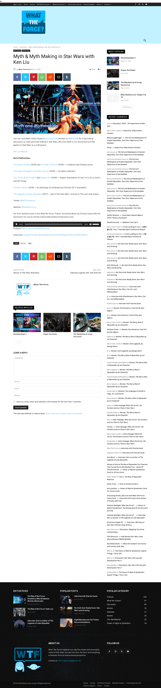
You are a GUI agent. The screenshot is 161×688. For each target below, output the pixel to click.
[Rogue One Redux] (57, 322)
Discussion (23, 47)
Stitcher (72, 235)
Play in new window (30, 228)
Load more (126, 107)
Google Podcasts (30, 235)
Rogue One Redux (50, 334)
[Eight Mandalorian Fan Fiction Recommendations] (66, 623)
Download (45, 228)
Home (15, 47)
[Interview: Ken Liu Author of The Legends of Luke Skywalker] (19, 624)
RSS (79, 235)
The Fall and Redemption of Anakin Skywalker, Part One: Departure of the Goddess (126, 140)
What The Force (24, 69)
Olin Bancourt (112, 536)
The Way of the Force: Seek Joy (40, 609)
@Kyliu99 (74, 138)
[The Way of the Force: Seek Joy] (19, 612)
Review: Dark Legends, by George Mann (126, 351)
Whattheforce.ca (29, 207)
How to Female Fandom (128, 484)
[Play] (16, 224)
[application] (57, 224)
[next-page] (19, 342)
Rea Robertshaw (113, 544)
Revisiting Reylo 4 (19, 334)
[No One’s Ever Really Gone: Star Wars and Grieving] (66, 611)
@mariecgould (50, 138)
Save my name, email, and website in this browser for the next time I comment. (48, 402)
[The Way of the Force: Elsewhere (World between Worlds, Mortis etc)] (19, 599)
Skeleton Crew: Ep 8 (129, 222)
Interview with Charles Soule (129, 303)
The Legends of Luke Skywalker (27, 194)
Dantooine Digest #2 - (115, 522)
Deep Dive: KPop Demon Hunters (127, 147)
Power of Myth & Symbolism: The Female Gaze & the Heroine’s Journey (127, 508)
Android (51, 235)
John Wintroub (112, 265)
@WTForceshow (28, 200)
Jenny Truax (111, 484)
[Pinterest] (33, 77)
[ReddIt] (50, 77)
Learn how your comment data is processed (64, 413)
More (85, 235)
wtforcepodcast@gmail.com (69, 660)
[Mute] (90, 224)
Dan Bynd (111, 457)
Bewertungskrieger (114, 138)
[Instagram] (139, 4)
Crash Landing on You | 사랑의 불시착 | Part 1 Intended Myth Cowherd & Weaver (126, 236)
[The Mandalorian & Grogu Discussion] (87, 322)
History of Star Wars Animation (26, 273)
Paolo (109, 147)
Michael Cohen (112, 329)
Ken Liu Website (20, 151)
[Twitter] (142, 4)
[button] (145, 40)
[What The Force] (15, 69)
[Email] (58, 77)
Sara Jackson (112, 488)
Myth (30, 243)
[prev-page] (14, 342)
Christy (109, 427)
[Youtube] (146, 4)
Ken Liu (23, 243)
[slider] (96, 224)
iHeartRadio (62, 235)
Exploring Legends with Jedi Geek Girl (85, 273)
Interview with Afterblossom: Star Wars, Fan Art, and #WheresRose (123, 289)
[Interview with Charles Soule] (66, 599)
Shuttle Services (113, 222)
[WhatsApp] (42, 77)
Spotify (43, 235)
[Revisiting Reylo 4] (27, 322)
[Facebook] (135, 4)
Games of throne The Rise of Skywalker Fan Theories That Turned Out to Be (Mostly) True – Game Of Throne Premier (127, 467)
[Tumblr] (67, 77)
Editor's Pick (25, 50)
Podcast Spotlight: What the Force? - (121, 505)
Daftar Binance (113, 215)
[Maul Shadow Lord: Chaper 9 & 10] (113, 98)
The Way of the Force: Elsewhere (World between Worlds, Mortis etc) (38, 598)
